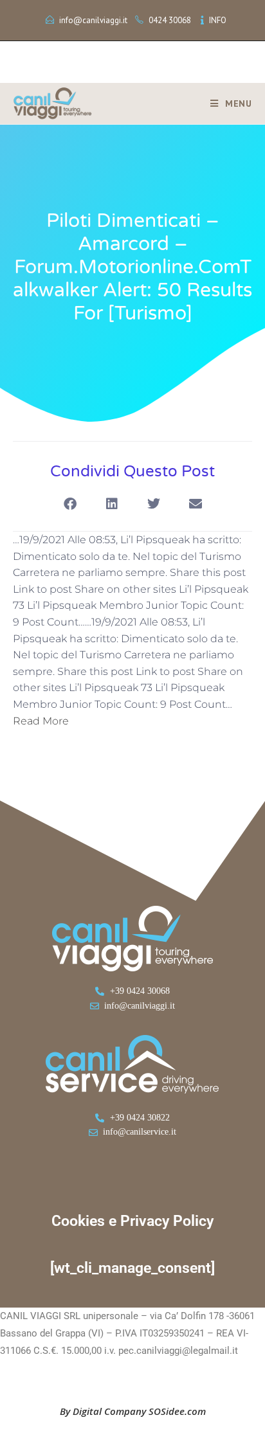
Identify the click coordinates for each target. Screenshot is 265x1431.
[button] (69, 503)
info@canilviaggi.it (93, 20)
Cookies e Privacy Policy (132, 1221)
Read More (41, 721)
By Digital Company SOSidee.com (133, 1411)
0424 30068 (170, 20)
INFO (217, 20)
